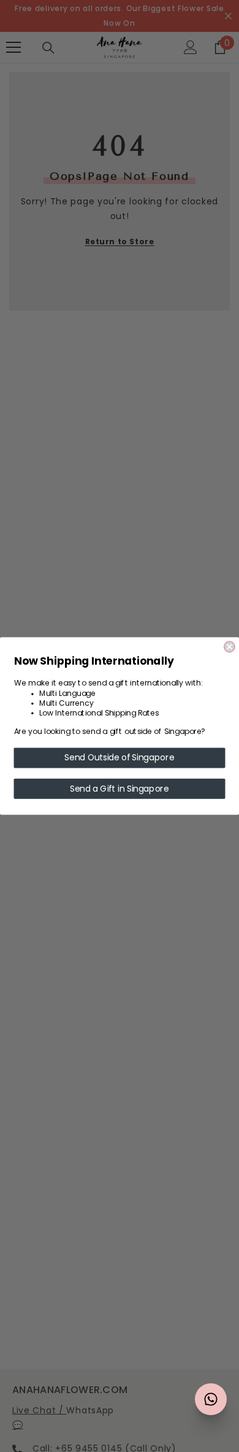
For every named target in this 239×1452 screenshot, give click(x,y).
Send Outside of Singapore (119, 758)
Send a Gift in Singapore (119, 788)
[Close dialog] (229, 646)
